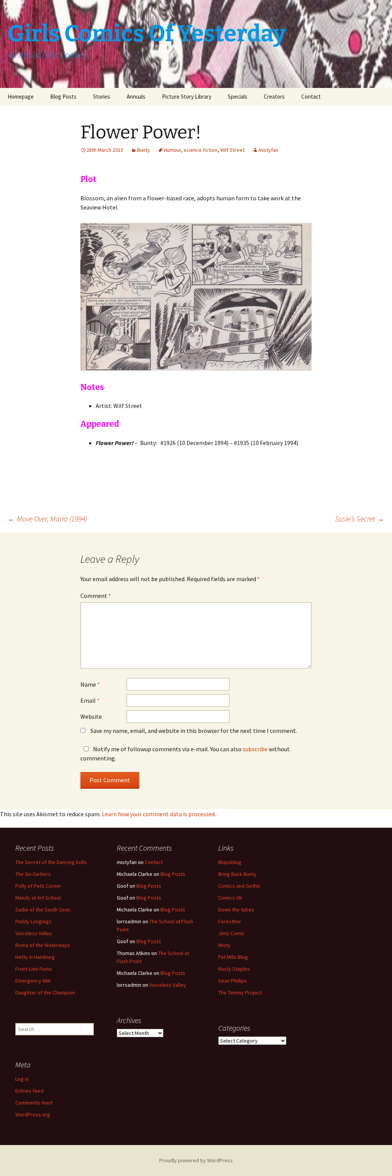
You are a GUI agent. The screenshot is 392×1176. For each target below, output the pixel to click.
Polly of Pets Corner (38, 885)
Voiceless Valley (33, 933)
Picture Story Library (186, 96)
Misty (224, 945)
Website (91, 716)
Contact (311, 96)
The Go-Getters (33, 874)
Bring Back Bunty (237, 874)
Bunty (143, 149)
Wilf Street (232, 149)
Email (90, 700)
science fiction (200, 149)
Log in (22, 1078)
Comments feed (33, 1102)
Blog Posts (63, 96)
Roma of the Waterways (42, 945)
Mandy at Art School (38, 897)
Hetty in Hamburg (35, 956)
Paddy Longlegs (33, 921)
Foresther (229, 921)
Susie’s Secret (359, 518)
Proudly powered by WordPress (196, 1160)
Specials (237, 96)
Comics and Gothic (239, 885)
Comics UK (230, 897)
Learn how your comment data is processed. (159, 814)
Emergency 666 (33, 980)
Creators (274, 96)
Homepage (21, 96)
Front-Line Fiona (33, 968)
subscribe (255, 749)
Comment (95, 595)
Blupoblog (230, 862)
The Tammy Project (240, 992)
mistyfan (268, 149)
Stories (101, 96)
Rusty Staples (234, 968)
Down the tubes (236, 909)
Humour (172, 149)
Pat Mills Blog (233, 956)
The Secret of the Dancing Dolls (51, 862)
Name (90, 684)
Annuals (136, 96)
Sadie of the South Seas (42, 909)
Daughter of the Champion (45, 992)
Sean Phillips (232, 980)
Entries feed (29, 1090)
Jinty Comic (231, 933)
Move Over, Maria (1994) (47, 518)
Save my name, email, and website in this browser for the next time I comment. (193, 730)
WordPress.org (32, 1114)
